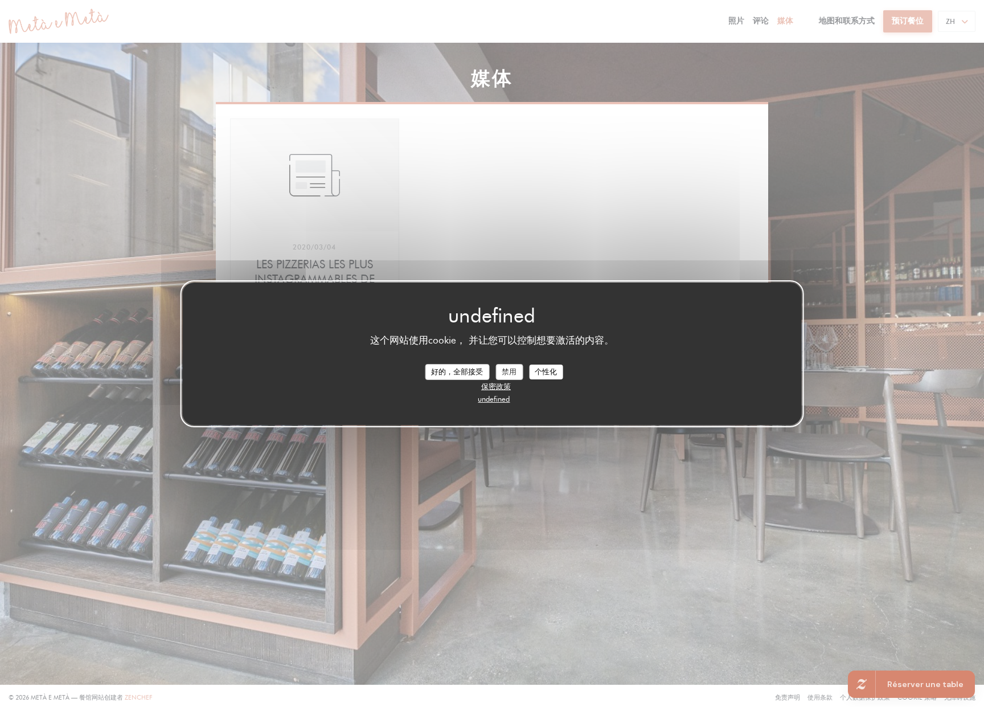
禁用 (509, 371)
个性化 (546, 371)
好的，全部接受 (457, 371)
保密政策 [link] (496, 386)
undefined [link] (494, 398)
